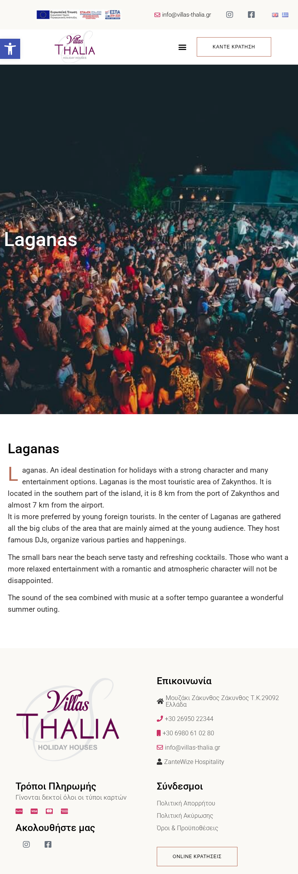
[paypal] (20, 811)
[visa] (35, 811)
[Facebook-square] (251, 15)
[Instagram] (230, 15)
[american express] (65, 811)
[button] (10, 49)
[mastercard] (50, 811)
